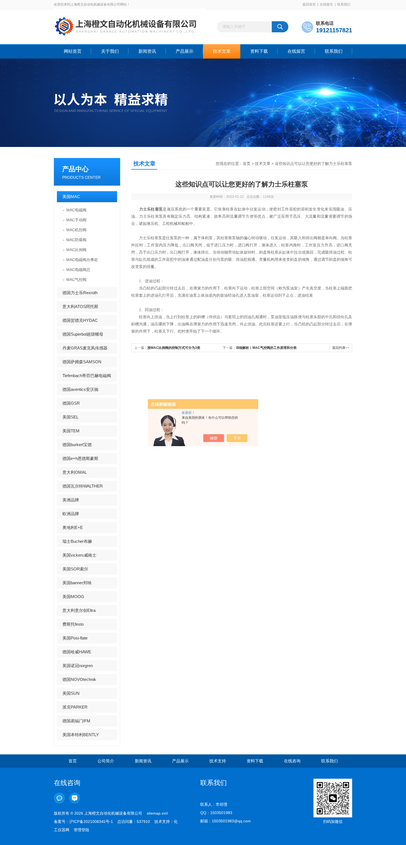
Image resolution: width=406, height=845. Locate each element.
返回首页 (309, 4)
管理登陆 (81, 830)
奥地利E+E (72, 527)
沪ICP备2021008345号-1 (91, 821)
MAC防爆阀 (76, 240)
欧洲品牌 (70, 513)
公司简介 (105, 761)
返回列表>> (340, 348)
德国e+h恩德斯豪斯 (80, 458)
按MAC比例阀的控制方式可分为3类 (173, 348)
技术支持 (217, 761)
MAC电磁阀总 (78, 269)
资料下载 (259, 51)
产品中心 (75, 169)
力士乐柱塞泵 (151, 209)
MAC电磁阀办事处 (82, 259)
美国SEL (70, 417)
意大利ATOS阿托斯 (80, 306)
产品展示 (184, 51)
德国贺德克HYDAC (80, 320)
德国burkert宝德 (77, 444)
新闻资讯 (147, 51)
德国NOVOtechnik (79, 679)
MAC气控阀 (76, 279)
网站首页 (72, 51)
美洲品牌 (70, 499)
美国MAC (71, 196)
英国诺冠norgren (77, 665)
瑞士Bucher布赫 (77, 541)
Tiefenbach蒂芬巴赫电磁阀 (86, 375)
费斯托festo (73, 624)
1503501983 (221, 812)
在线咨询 (292, 761)
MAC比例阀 (76, 250)
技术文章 (222, 51)
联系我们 (343, 4)
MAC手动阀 (76, 220)
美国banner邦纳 (76, 582)
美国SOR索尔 (75, 569)
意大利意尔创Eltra (79, 610)
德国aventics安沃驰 (80, 389)
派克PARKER (75, 707)
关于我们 (110, 51)
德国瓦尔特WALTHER (82, 486)
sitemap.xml (157, 813)
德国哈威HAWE (76, 651)
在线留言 (326, 4)
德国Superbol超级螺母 (82, 334)
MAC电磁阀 (76, 210)
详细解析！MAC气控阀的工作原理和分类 (266, 348)
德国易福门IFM (76, 720)
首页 (247, 163)
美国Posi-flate (75, 638)
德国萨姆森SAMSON (81, 361)
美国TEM (71, 430)
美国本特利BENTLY (80, 734)
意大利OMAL (74, 472)
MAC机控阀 (76, 230)
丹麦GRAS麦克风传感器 (84, 348)
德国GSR (71, 403)
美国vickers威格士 (79, 555)
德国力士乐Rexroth (79, 292)
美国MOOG (73, 596)
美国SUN (71, 693)
